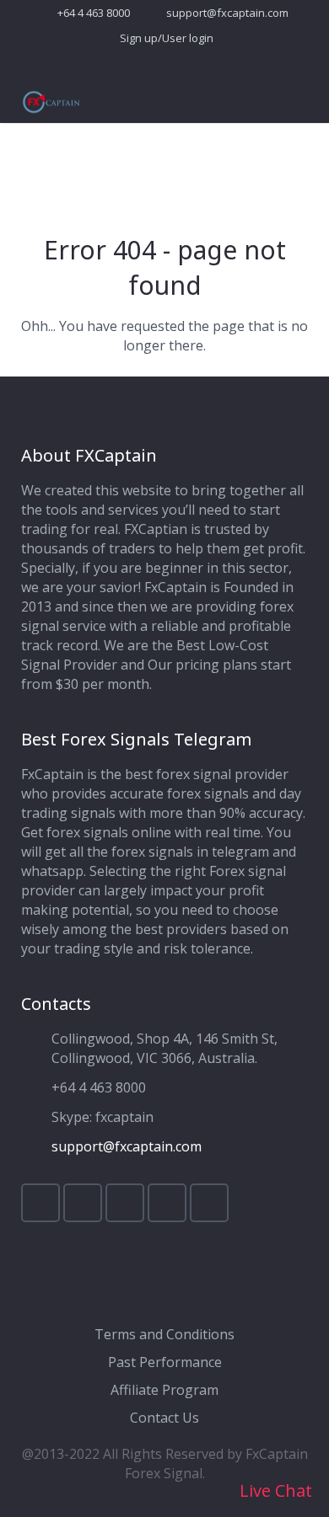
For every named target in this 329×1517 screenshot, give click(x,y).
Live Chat (273, 1490)
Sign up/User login (166, 37)
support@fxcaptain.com (227, 12)
